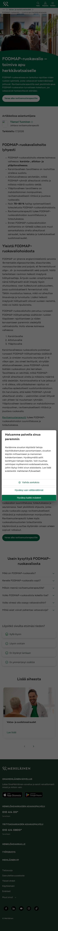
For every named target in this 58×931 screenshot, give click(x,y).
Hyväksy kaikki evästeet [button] (29, 498)
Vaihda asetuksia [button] (30, 482)
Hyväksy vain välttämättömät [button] (29, 490)
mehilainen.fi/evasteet (28, 471)
